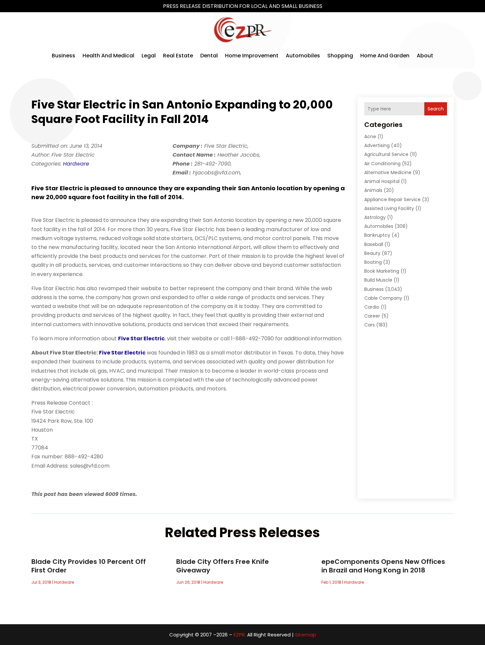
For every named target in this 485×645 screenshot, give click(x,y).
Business (63, 55)
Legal (149, 55)
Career (372, 316)
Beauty (372, 253)
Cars (369, 325)
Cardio (371, 307)
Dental (209, 55)
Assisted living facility (389, 208)
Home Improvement (251, 55)
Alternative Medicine (387, 172)
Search (436, 109)
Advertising (377, 145)
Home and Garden (384, 55)
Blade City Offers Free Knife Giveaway (222, 566)
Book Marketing (381, 271)
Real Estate (178, 55)
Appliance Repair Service (392, 199)
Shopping (340, 55)
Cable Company (383, 298)
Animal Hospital (382, 181)
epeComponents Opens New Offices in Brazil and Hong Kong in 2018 (383, 566)
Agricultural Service (386, 154)
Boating (373, 262)
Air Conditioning (382, 163)
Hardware (76, 164)
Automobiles (303, 55)
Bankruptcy (377, 235)
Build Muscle (378, 280)
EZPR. (240, 634)
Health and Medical (108, 55)
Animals (373, 190)
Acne (370, 136)
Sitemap (305, 634)
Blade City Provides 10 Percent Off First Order (88, 566)
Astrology (375, 217)
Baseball (373, 244)
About (425, 55)
